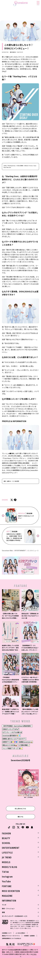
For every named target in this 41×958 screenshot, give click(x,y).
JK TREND (7, 857)
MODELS (6, 862)
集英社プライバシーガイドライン (11, 936)
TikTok (5, 872)
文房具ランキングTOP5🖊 (10, 729)
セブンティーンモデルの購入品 (12, 732)
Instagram (7, 876)
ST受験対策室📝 (24, 745)
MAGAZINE (7, 896)
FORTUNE (7, 886)
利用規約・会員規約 (29, 936)
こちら (34, 954)
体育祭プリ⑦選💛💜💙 (9, 742)
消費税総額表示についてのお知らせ (11, 938)
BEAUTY (6, 838)
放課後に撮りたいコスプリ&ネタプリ (14, 739)
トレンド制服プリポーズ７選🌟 (12, 748)
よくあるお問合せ (20, 933)
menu (38, 4)
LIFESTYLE (7, 852)
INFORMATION (9, 900)
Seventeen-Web (7, 550)
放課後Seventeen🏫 (25, 742)
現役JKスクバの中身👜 (9, 745)
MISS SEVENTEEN (11, 891)
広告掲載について (7, 933)
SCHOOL (6, 843)
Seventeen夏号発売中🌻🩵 (11, 736)
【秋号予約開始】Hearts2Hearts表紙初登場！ (17, 726)
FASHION (6, 833)
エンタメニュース (33, 550)
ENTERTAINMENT (20, 550)
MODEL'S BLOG (9, 867)
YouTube (6, 881)
